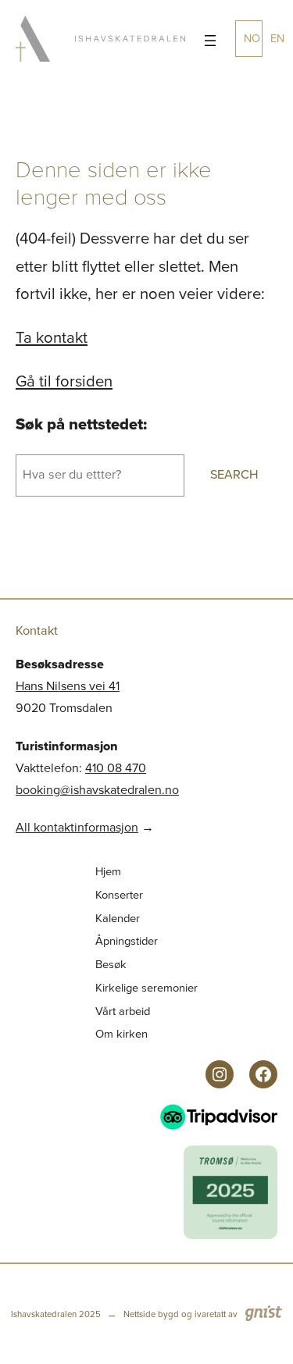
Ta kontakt (52, 337)
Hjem (108, 871)
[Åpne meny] (210, 40)
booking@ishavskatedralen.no (97, 790)
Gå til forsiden (64, 381)
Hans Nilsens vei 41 (68, 686)
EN (277, 38)
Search (234, 474)
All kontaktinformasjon (77, 827)
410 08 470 (115, 768)
